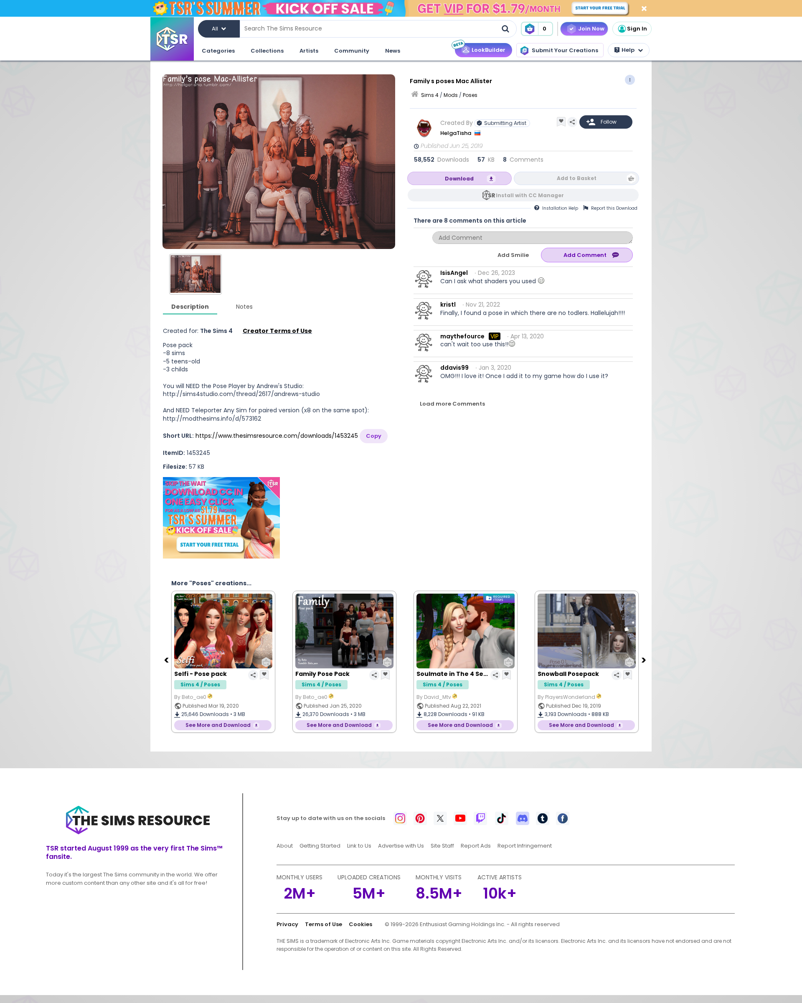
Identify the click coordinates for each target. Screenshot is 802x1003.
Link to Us (359, 846)
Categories (218, 51)
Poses (470, 95)
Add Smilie (513, 255)
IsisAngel (454, 273)
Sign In (637, 29)
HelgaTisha (456, 133)
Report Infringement (524, 846)
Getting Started (319, 846)
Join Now (591, 29)
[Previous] (167, 659)
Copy (373, 436)
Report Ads (476, 846)
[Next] (644, 659)
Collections (267, 51)
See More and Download (218, 725)
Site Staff (442, 846)
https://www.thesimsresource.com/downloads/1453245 (276, 436)
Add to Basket (576, 178)
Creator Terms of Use (277, 331)
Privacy (287, 924)
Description (190, 306)
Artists (308, 51)
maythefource (462, 336)
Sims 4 (430, 95)
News (392, 51)
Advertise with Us (401, 846)
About (285, 846)
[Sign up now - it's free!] (221, 518)
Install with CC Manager (530, 195)
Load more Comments (452, 404)
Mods (451, 95)
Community (351, 51)
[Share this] (572, 122)
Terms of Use (323, 924)
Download (459, 178)
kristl (448, 304)
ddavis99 (454, 367)
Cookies (360, 924)
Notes (244, 306)
